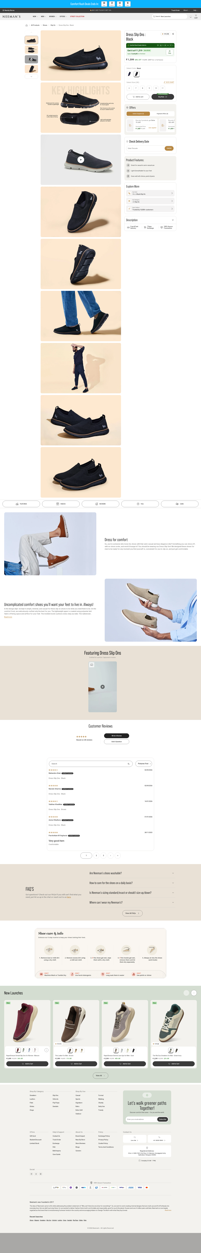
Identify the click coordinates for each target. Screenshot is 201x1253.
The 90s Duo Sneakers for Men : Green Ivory (167, 1055)
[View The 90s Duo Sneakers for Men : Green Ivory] (173, 1022)
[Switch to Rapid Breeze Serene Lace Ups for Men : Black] (133, 1050)
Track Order (175, 10)
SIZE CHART (170, 82)
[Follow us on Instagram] (31, 1174)
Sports (78, 1099)
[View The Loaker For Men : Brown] (76, 1022)
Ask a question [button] (116, 741)
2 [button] (96, 856)
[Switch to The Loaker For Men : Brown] (70, 1050)
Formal (100, 1095)
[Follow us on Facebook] (36, 1174)
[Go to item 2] (31, 49)
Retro (77, 1106)
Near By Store (80, 1140)
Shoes (45, 25)
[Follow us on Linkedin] (40, 1174)
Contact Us (56, 1136)
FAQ (54, 1147)
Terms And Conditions (106, 1147)
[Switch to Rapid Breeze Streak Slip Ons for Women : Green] (23, 1050)
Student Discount (35, 1140)
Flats (31, 1103)
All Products (35, 25)
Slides (32, 1106)
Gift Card (33, 1136)
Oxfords (55, 1099)
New (34, 16)
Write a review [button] (117, 736)
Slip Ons (55, 1095)
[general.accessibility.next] (46, 1050)
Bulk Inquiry (57, 1151)
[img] (53, 770)
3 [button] (103, 856)
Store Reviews (80, 1143)
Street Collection (77, 16)
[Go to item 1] (31, 40)
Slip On (53, 25)
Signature (79, 1103)
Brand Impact (80, 1136)
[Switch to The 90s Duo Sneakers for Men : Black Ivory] (176, 1050)
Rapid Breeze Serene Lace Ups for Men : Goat (119, 1055)
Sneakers (33, 1095)
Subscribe (162, 1119)
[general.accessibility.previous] (8, 1050)
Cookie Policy (103, 1143)
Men (42, 16)
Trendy (100, 1110)
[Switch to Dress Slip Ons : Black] (137, 74)
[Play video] (102, 686)
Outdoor (78, 1114)
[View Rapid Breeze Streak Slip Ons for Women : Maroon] (27, 1022)
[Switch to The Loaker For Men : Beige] (76, 1050)
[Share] (173, 34)
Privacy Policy (103, 1140)
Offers (62, 16)
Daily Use (101, 1106)
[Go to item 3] (31, 59)
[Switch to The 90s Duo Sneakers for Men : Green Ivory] (170, 1050)
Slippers (36, 1220)
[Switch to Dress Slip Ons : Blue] (129, 74)
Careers (78, 1151)
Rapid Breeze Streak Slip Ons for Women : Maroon (22, 1055)
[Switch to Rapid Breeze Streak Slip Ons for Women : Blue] (29, 1050)
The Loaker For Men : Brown (64, 1055)
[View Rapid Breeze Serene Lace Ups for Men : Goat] (125, 1022)
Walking (101, 1099)
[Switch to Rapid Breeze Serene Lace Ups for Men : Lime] (127, 1050)
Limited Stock (34, 1143)
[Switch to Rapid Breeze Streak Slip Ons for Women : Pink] (35, 1050)
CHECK (169, 148)
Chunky (100, 1103)
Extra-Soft (79, 1110)
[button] (100, 4)
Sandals (55, 1106)
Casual (78, 1095)
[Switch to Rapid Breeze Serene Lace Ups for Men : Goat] (116, 1050)
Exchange (56, 1143)
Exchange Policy (104, 1136)
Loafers (32, 1099)
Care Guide (56, 1154)
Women (52, 16)
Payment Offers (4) (162, 113)
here (69, 897)
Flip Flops (56, 1103)
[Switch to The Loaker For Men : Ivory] (81, 1050)
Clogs (32, 1110)
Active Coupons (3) (138, 113)
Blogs (78, 1147)
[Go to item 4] (31, 69)
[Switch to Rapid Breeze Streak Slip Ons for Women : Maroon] (18, 1050)
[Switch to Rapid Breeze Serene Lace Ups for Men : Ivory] (121, 1050)
